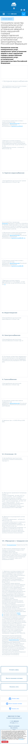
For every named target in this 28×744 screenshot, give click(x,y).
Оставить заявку (15, 698)
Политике (21, 739)
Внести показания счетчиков (15, 703)
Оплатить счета (15, 708)
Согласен (5, 742)
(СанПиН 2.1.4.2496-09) (17, 238)
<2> (24, 238)
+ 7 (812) (11, 14)
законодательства (15, 123)
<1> (5, 284)
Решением (5, 223)
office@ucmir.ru (14, 723)
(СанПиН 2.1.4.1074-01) (17, 126)
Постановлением (11, 545)
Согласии (3, 739)
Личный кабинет (7, 19)
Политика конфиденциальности (14, 718)
